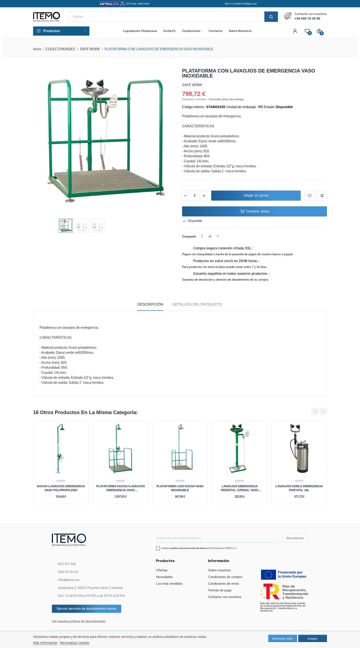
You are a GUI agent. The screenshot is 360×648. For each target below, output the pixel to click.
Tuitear (210, 236)
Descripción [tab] (150, 304)
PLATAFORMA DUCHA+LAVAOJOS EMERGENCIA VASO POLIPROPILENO (120, 488)
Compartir (202, 236)
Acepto (313, 638)
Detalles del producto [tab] (197, 304)
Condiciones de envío (223, 583)
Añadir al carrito (256, 195)
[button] (86, 609)
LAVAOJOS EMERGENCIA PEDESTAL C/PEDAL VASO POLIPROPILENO (239, 488)
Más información (45, 643)
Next (168, 141)
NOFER (60, 481)
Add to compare (322, 196)
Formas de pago (220, 590)
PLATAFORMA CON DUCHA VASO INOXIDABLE (180, 488)
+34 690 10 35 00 (307, 18)
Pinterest (218, 236)
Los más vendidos (169, 583)
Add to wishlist (310, 196)
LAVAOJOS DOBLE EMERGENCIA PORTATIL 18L (299, 488)
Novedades (164, 577)
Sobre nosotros (219, 570)
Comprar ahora (257, 211)
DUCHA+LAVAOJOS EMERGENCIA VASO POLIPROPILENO (61, 488)
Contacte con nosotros (224, 597)
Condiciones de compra (225, 577)
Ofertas (162, 570)
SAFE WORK (192, 85)
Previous (42, 141)
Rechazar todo (282, 638)
